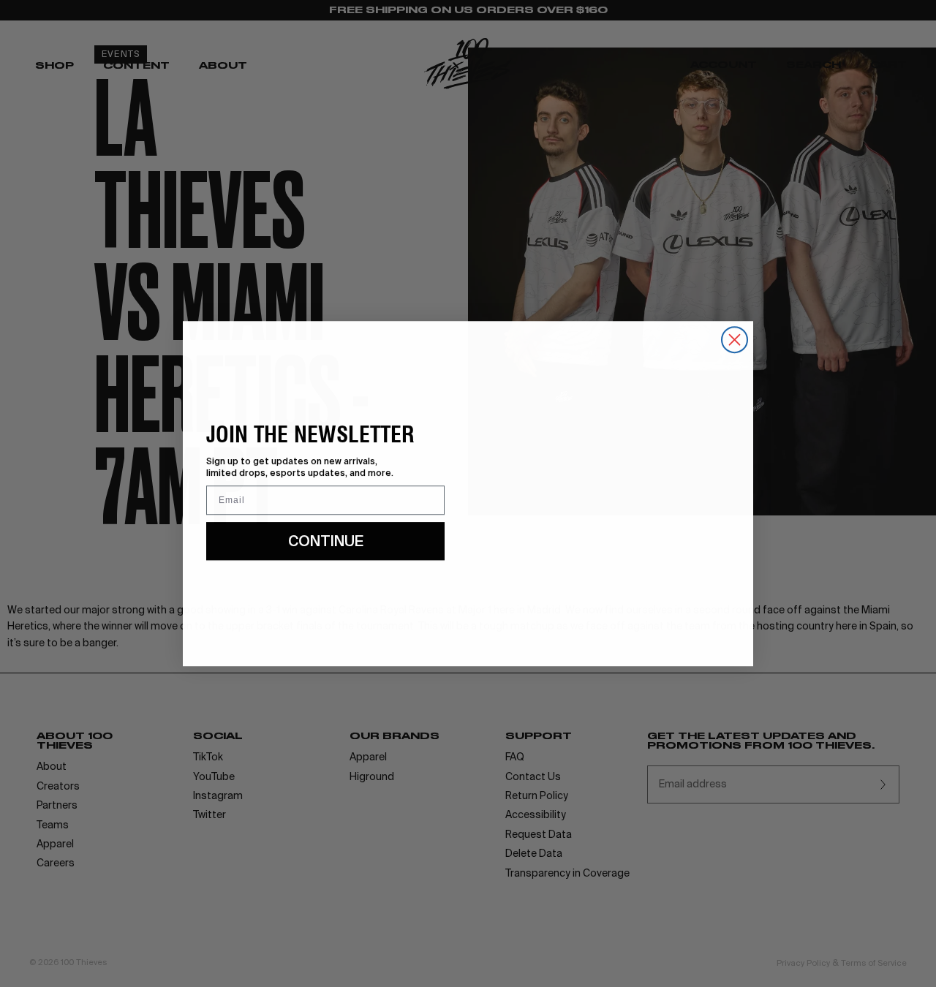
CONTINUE (325, 540)
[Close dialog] (734, 339)
